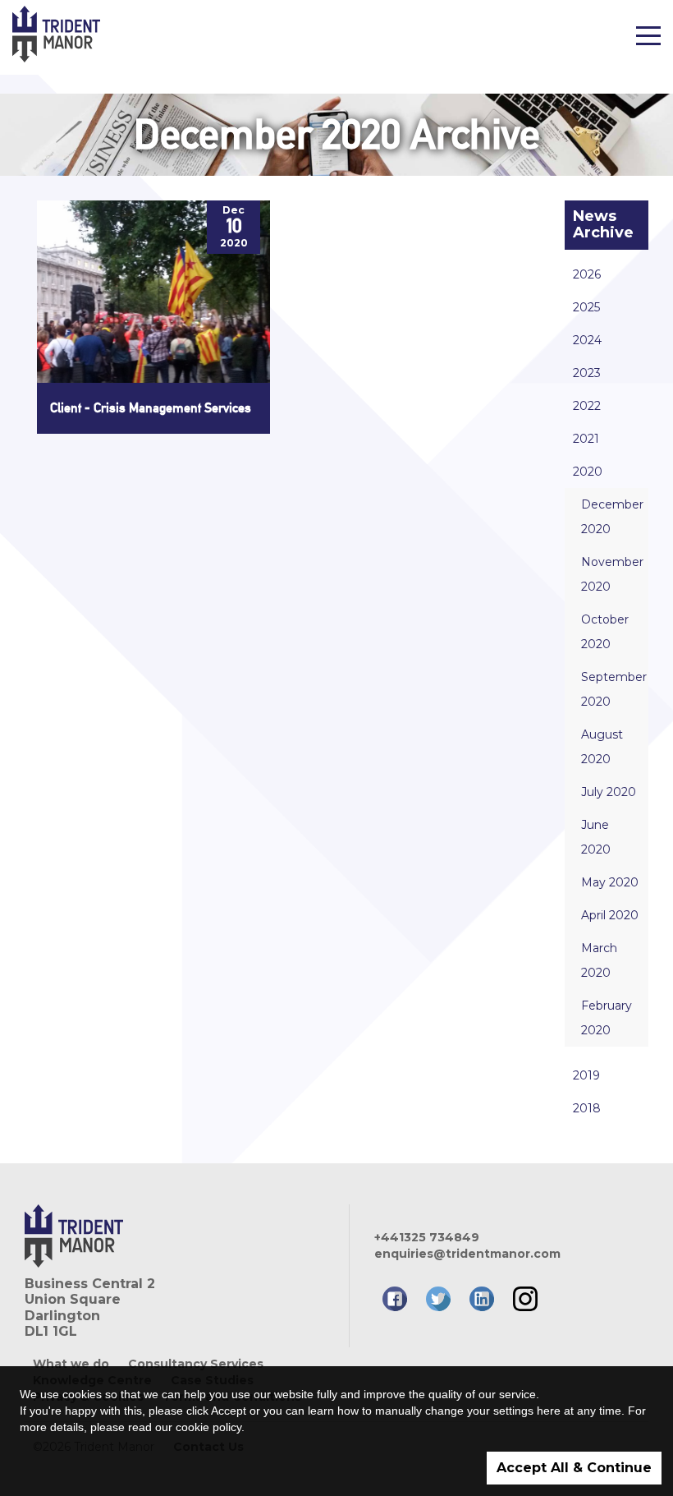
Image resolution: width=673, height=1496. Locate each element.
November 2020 (612, 574)
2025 (586, 307)
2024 (587, 340)
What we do (71, 1363)
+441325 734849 (426, 1237)
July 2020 (608, 792)
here (549, 1410)
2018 (587, 1108)
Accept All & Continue (574, 1467)
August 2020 (602, 746)
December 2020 (612, 516)
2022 (587, 405)
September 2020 (614, 689)
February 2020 (606, 1018)
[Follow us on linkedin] (481, 1299)
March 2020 (599, 960)
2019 (586, 1075)
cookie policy (208, 1427)
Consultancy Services (195, 1363)
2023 (587, 373)
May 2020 (610, 882)
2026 (587, 274)
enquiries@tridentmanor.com (467, 1253)
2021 (586, 438)
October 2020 (605, 631)
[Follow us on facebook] (394, 1299)
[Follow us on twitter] (438, 1299)
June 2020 (596, 837)
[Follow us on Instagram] (525, 1299)
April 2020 (610, 915)
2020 (587, 471)
